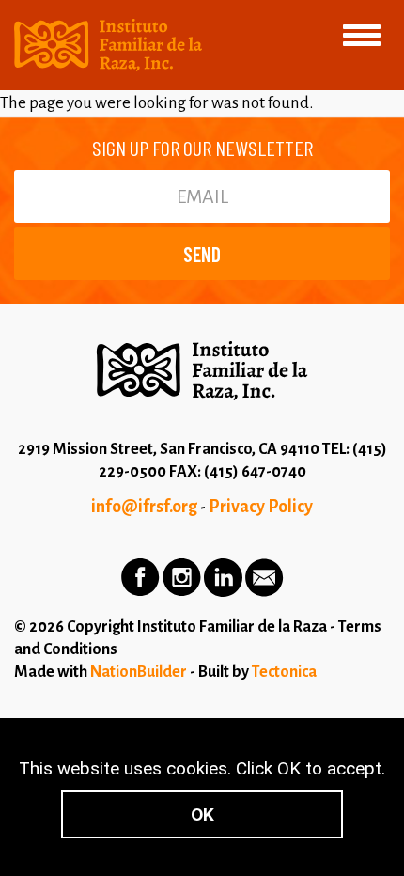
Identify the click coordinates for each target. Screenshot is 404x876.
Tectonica (284, 672)
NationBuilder (138, 672)
